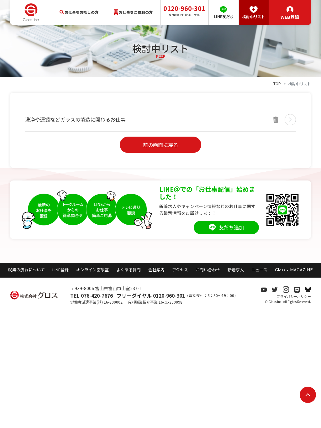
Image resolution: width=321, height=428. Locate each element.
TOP (277, 83)
